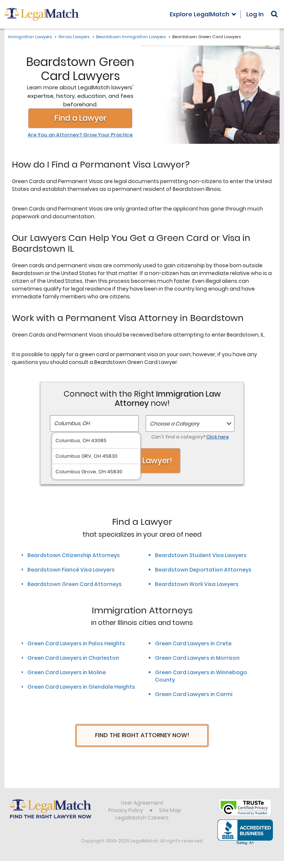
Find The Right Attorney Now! (142, 735)
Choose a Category (174, 423)
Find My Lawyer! (142, 460)
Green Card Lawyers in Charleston (73, 658)
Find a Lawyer (80, 118)
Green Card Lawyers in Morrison (197, 658)
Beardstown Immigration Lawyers (131, 37)
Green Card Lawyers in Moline (66, 672)
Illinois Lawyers (73, 37)
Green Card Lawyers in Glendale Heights (81, 687)
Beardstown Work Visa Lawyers (197, 584)
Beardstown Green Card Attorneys (74, 584)
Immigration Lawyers (30, 37)
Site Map (170, 810)
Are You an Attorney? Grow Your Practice (80, 135)
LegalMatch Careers (142, 817)
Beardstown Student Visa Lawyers (201, 555)
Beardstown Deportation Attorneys (203, 569)
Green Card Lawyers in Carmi (193, 694)
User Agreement (142, 803)
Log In (255, 14)
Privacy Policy (125, 810)
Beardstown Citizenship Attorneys (73, 555)
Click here (217, 437)
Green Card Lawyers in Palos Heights (76, 643)
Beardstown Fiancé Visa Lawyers (71, 569)
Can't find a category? (190, 437)
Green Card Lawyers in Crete (193, 643)
